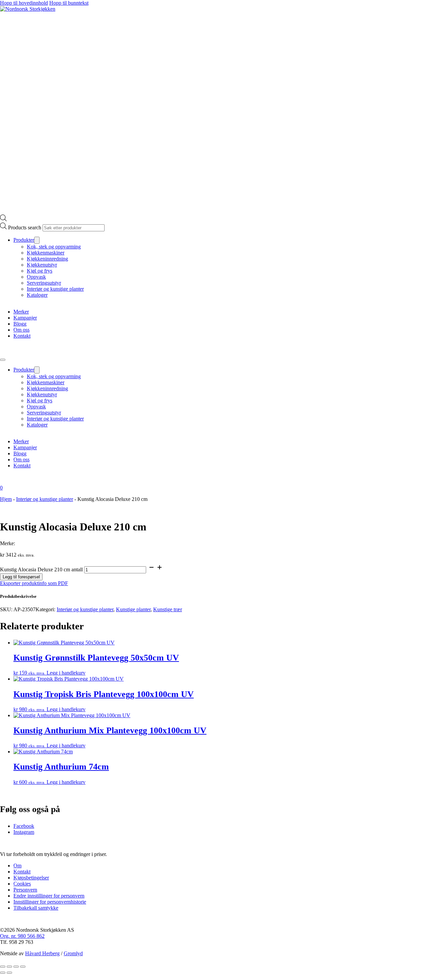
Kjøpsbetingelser (31, 877)
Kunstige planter (133, 609)
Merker (21, 311)
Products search (24, 227)
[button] (214, 596)
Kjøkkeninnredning (47, 259)
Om (17, 865)
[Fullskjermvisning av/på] (9, 967)
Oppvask (36, 277)
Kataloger (37, 295)
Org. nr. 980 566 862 (22, 936)
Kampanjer (25, 318)
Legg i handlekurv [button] (66, 673)
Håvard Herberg (42, 953)
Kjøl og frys (39, 271)
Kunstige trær (167, 609)
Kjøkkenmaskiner (45, 252)
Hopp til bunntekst (68, 3)
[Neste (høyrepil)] (9, 973)
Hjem (6, 499)
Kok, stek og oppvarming (54, 246)
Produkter (23, 240)
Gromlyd (73, 953)
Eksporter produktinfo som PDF (34, 583)
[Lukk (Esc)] (22, 967)
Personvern (25, 890)
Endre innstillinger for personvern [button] (48, 896)
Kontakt (21, 336)
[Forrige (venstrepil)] (2, 973)
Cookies (22, 883)
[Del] (16, 967)
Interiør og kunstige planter (55, 289)
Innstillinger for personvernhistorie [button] (49, 902)
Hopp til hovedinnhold (24, 3)
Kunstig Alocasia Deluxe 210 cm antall (41, 569)
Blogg (19, 324)
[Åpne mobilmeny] (2, 360)
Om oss (21, 330)
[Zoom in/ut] (2, 967)
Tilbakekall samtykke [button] (35, 908)
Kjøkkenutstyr (42, 265)
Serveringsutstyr (44, 283)
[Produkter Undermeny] (37, 240)
